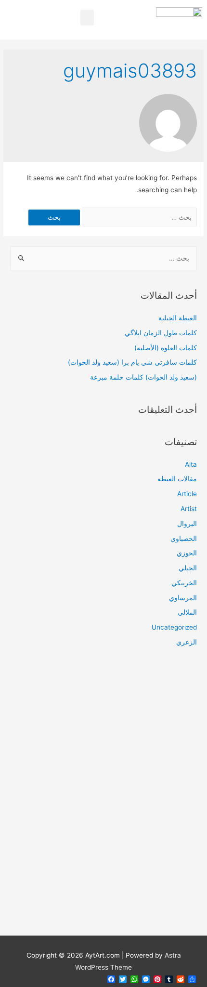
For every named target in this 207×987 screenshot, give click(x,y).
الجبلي (188, 568)
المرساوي (183, 598)
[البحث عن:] (138, 217)
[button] (87, 18)
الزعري (186, 642)
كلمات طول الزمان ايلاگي (161, 333)
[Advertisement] (103, 797)
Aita (191, 464)
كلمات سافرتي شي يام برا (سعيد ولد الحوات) (132, 362)
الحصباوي (183, 538)
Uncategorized (174, 627)
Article (187, 494)
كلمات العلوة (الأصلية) (165, 348)
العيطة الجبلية (177, 318)
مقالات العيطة (177, 479)
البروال (187, 523)
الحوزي (187, 553)
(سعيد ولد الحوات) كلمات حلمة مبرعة (143, 377)
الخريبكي (184, 583)
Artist (189, 509)
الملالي (187, 612)
